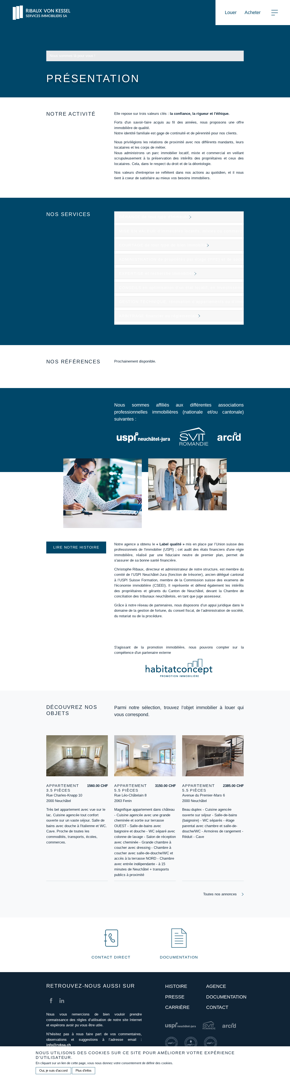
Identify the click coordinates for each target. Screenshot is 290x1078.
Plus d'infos (84, 1070)
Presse (174, 997)
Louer (231, 12)
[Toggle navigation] (275, 12)
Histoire (176, 986)
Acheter (252, 12)
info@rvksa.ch (58, 1045)
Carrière (177, 1007)
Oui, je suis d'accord (53, 1070)
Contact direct (111, 957)
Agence (216, 986)
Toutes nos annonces (220, 894)
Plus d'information (60, 848)
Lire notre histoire (76, 547)
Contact (217, 1007)
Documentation (179, 957)
